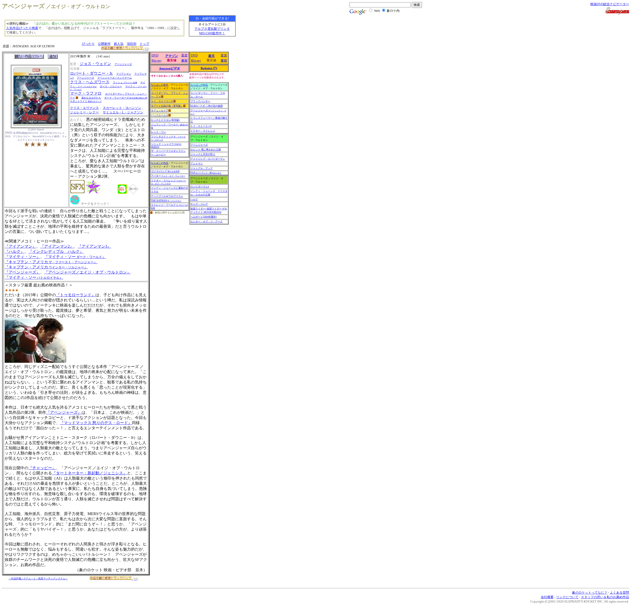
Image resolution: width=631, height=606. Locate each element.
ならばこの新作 (159, 85)
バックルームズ (159, 115)
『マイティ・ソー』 (22, 257)
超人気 (118, 44)
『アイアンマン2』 (57, 246)
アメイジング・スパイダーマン (208, 158)
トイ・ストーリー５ (162, 101)
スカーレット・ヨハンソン (122, 108)
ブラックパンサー (200, 101)
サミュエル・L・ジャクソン (123, 112)
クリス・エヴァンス (84, 108)
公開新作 (104, 44)
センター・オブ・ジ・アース (207, 221)
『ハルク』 (14, 251)
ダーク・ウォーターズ (125, 97)
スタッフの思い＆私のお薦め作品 (605, 597)
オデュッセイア (159, 110)
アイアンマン (123, 73)
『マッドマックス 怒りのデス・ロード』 (96, 423)
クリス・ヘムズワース (89, 82)
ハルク (194, 199)
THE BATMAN (166, 200)
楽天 (211, 56)
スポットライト (86, 101)
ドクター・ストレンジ (168, 182)
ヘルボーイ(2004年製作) (204, 216)
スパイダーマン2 (200, 186)
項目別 (131, 44)
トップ (144, 44)
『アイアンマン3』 (94, 246)
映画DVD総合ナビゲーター (609, 4)
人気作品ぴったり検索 (22, 28)
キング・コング (199, 204)
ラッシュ (125, 82)
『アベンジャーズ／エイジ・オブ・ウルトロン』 (87, 272)
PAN (206, 172)
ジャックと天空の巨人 (203, 154)
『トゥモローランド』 (75, 295)
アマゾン (171, 56)
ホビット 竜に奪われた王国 (206, 149)
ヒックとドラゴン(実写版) (165, 120)
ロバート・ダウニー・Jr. (91, 73)
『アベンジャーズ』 (22, 272)
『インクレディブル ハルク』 (56, 251)
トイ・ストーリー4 (201, 126)
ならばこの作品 (159, 163)
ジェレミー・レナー (84, 112)
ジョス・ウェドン (95, 64)
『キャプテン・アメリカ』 (51, 262)
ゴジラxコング (165, 171)
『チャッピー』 (42, 468)
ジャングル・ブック (202, 168)
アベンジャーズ (123, 64)
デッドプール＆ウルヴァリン (167, 196)
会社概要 (547, 597)
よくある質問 (619, 592)
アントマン (197, 163)
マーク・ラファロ (86, 93)
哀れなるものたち (91, 97)
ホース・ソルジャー (111, 86)
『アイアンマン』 (20, 246)
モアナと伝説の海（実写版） (167, 105)
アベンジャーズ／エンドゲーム (114, 77)
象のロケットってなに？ (589, 592)
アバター (168, 175)
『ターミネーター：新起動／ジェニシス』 (89, 473)
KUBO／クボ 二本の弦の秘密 (207, 105)
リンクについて (567, 597)
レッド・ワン (158, 132)
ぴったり (88, 44)
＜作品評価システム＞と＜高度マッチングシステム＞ (38, 578)
